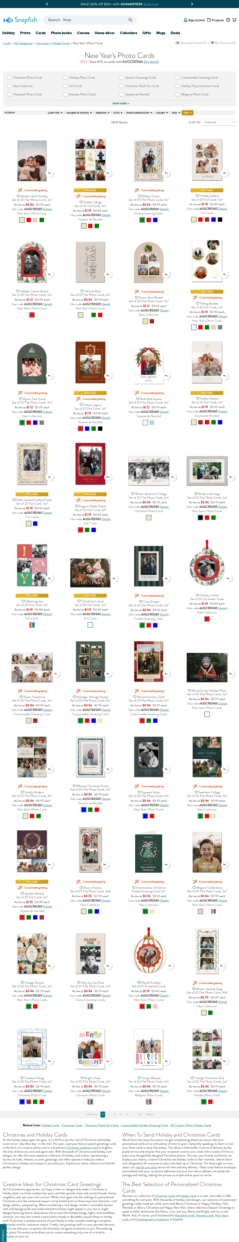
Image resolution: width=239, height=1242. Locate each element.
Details (47, 209)
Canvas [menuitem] (83, 33)
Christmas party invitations (152, 1219)
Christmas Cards (72, 1125)
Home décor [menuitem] (105, 33)
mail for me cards (146, 1167)
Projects (218, 20)
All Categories (22, 43)
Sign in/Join (196, 20)
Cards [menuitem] (41, 33)
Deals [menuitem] (175, 33)
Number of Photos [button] (77, 113)
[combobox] (89, 20)
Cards (6, 43)
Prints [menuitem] (25, 33)
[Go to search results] (130, 20)
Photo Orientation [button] (137, 113)
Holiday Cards (50, 1125)
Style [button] (116, 113)
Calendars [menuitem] (128, 33)
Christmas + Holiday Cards (52, 43)
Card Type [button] (54, 113)
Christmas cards (165, 1195)
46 (139, 1114)
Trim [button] (174, 113)
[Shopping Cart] (233, 20)
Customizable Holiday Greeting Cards (144, 1125)
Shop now (159, 4)
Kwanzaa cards (205, 1215)
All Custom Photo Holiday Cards (190, 1125)
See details (151, 61)
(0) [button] (193, 43)
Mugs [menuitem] (160, 33)
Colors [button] (160, 113)
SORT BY (195, 122)
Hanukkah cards (185, 1215)
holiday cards (188, 1195)
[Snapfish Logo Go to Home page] (20, 20)
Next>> (149, 1114)
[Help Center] (228, 20)
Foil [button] (186, 113)
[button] (32, 154)
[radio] (22, 220)
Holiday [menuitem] (8, 33)
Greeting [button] (101, 113)
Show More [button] (119, 103)
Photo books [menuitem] (61, 33)
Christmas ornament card (82, 1147)
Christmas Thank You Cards (102, 1125)
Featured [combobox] (210, 122)
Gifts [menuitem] (146, 33)
